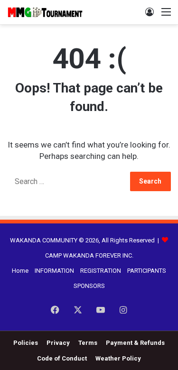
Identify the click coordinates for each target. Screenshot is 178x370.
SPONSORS (89, 285)
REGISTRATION (100, 270)
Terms (87, 342)
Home (20, 270)
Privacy (58, 342)
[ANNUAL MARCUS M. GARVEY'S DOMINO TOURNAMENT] (45, 12)
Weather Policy (118, 358)
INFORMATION (54, 270)
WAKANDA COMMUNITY (43, 240)
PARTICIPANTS (146, 270)
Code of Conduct (62, 358)
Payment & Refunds (135, 342)
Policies (25, 342)
